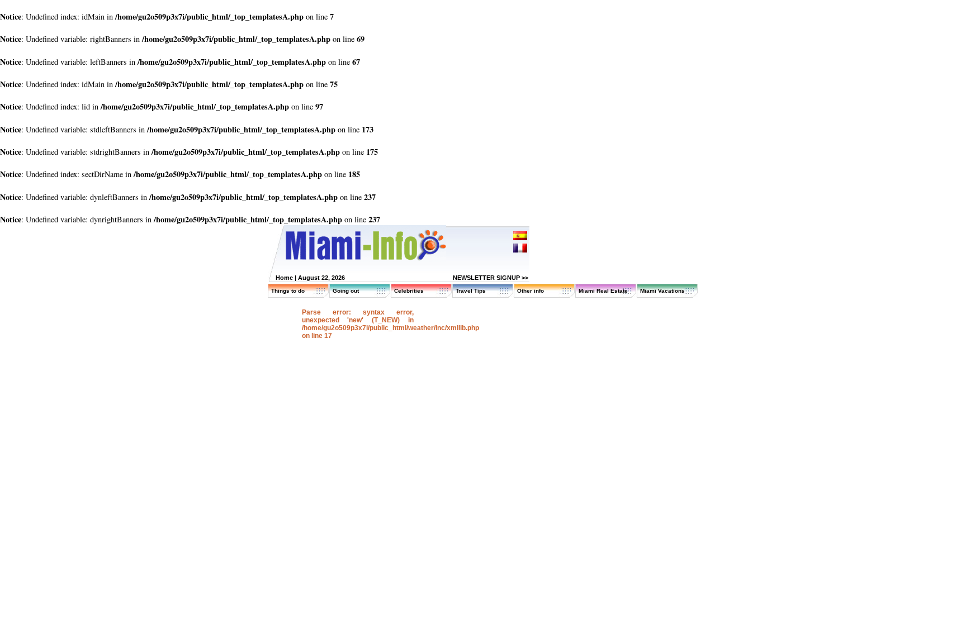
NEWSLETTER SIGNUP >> (490, 277)
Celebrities (409, 291)
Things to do (288, 291)
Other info (530, 291)
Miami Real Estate (603, 291)
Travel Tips (471, 291)
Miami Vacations (662, 291)
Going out (346, 291)
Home (284, 277)
